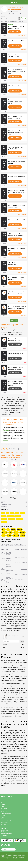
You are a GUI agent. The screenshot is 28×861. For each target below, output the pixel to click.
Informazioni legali (6, 820)
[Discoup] (14, 796)
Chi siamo (4, 802)
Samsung (4, 519)
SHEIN (7, 513)
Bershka (13, 529)
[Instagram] (9, 845)
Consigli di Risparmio (13, 11)
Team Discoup (5, 824)
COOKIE (20, 855)
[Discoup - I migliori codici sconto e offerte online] (14, 2)
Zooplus (22, 513)
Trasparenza (4, 822)
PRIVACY (15, 855)
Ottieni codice (14, 31)
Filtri (25, 18)
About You (4, 532)
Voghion (9, 535)
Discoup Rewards (6, 813)
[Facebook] (2, 845)
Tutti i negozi (4, 808)
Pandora (16, 532)
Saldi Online (4, 830)
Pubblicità (3, 804)
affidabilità (5, 440)
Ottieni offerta (15, 45)
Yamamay (22, 535)
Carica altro (14, 320)
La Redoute (16, 535)
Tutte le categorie (5, 810)
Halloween (4, 835)
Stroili (3, 535)
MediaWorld (20, 519)
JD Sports (22, 532)
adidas (3, 529)
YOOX (3, 513)
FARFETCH (19, 529)
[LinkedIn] (5, 845)
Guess (10, 532)
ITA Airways (10, 516)
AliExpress (18, 516)
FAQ (2, 817)
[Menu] (2, 2)
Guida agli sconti (5, 811)
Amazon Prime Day (6, 833)
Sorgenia (4, 522)
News (2, 806)
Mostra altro (14, 459)
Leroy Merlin (11, 519)
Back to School (5, 832)
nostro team (6, 430)
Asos (8, 529)
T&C (2, 819)
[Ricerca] (25, 2)
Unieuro (4, 516)
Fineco (16, 513)
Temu (12, 513)
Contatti (3, 815)
